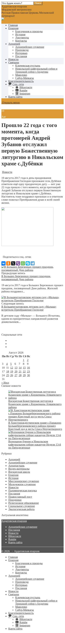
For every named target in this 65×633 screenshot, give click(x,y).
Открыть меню (10, 102)
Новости (13, 59)
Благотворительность (21, 81)
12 (11, 367)
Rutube (12, 539)
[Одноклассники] (8, 263)
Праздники (14, 499)
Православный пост (20, 496)
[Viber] (18, 263)
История (20, 34)
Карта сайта (15, 96)
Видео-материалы (18, 468)
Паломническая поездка (22, 490)
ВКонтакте (14, 536)
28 (20, 375)
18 (7, 371)
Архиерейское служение (29, 46)
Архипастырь (16, 465)
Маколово (21, 74)
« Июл (5, 382)
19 (11, 371)
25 (7, 375)
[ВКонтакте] (3, 263)
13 (16, 367)
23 (28, 371)
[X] (13, 263)
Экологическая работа (21, 509)
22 (24, 371)
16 (28, 367)
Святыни (13, 62)
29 (24, 375)
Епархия (13, 28)
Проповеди (22, 50)
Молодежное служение (22, 484)
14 (20, 367)
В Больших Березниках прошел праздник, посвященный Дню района (26, 278)
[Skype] (28, 263)
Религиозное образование (23, 502)
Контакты (21, 40)
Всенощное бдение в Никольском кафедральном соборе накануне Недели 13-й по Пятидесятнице (34, 444)
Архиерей (14, 43)
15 (24, 367)
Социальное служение (21, 506)
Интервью (21, 53)
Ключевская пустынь (27, 65)
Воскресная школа (19, 471)
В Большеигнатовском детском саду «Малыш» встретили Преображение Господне (28, 308)
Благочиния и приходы (29, 31)
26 (11, 375)
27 (16, 375)
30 (28, 375)
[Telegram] (33, 263)
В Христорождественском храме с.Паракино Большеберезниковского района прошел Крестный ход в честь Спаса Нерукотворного (35, 425)
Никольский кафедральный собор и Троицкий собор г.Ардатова (36, 70)
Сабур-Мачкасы (24, 78)
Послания (21, 56)
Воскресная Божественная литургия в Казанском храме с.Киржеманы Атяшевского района (35, 404)
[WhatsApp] (23, 263)
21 (20, 371)
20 (16, 371)
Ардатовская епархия (14, 520)
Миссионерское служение (23, 481)
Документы (22, 37)
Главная (13, 25)
